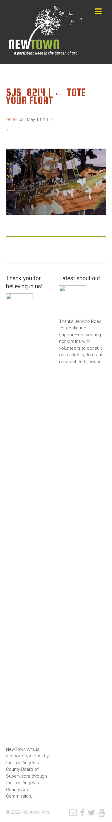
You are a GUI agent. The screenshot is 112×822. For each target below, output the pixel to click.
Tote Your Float (45, 96)
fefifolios (15, 119)
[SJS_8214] (56, 219)
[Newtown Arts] (45, 32)
